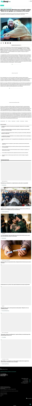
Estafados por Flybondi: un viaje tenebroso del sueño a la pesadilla (14, 183)
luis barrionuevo (22, 121)
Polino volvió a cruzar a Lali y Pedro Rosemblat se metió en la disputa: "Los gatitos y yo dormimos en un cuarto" (15, 150)
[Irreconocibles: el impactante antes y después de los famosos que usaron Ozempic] (16, 249)
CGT (6, 121)
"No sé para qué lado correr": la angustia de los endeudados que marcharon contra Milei (16, 139)
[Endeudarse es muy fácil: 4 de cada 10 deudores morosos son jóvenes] (16, 274)
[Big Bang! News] (6, 1)
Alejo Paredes (4, 238)
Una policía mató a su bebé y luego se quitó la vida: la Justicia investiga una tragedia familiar (15, 155)
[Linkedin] (8, 43)
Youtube (25, 381)
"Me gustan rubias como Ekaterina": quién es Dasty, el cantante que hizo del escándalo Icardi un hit (15, 144)
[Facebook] (5, 43)
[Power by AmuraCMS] (29, 398)
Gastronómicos (13, 121)
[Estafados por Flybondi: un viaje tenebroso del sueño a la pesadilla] (16, 170)
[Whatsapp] (1, 43)
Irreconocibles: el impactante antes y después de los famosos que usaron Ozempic (15, 152)
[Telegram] (10, 43)
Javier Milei (18, 121)
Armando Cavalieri (3, 121)
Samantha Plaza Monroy (5, 310)
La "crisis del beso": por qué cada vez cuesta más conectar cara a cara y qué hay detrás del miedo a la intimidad (15, 236)
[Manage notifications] (30, 404)
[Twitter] (3, 43)
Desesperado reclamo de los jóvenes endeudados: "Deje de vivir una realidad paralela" (15, 127)
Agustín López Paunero (5, 211)
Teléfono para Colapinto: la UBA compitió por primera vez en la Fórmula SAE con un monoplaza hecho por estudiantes (15, 209)
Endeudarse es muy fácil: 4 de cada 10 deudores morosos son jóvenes (15, 284)
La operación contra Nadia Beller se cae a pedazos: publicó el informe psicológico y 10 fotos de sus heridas (16, 136)
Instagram (24, 383)
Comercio (9, 121)
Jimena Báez (4, 337)
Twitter (26, 380)
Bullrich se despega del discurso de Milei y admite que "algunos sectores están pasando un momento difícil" (15, 130)
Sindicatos (26, 121)
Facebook (25, 378)
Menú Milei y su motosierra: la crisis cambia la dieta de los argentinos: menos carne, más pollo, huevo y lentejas (15, 361)
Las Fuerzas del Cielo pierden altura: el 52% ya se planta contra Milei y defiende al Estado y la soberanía (16, 133)
